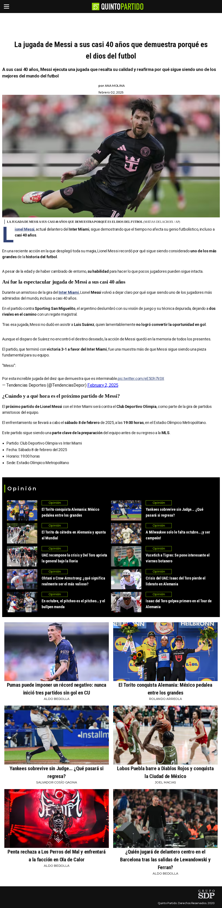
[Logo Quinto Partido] (95, 6)
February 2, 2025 (102, 385)
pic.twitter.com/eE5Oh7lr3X (141, 378)
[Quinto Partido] (122, 6)
